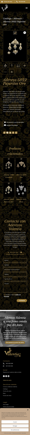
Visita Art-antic (7, 380)
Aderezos (17, 18)
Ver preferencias (15, 430)
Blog (4, 393)
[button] (28, 410)
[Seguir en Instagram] (6, 376)
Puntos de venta (8, 1)
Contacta (22, 300)
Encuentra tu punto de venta (15, 122)
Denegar (15, 426)
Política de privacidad (16, 433)
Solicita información (12, 125)
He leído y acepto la (12, 295)
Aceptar (15, 422)
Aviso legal (24, 433)
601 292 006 (9, 366)
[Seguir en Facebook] (4, 376)
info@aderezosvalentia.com (15, 254)
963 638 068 (22, 1)
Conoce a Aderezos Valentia (10, 386)
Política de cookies (8, 433)
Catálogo (7, 18)
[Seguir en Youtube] (8, 376)
